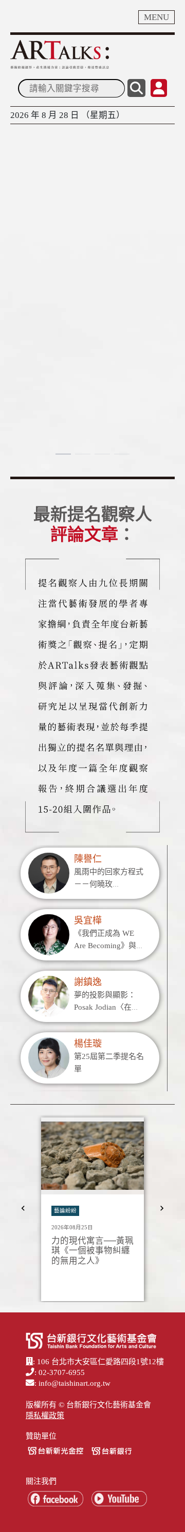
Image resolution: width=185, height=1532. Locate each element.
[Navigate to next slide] (162, 1208)
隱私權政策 (45, 1415)
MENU (156, 17)
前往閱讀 (35, 381)
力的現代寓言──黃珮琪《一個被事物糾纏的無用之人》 (92, 1251)
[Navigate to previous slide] (23, 1208)
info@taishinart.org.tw (74, 1383)
